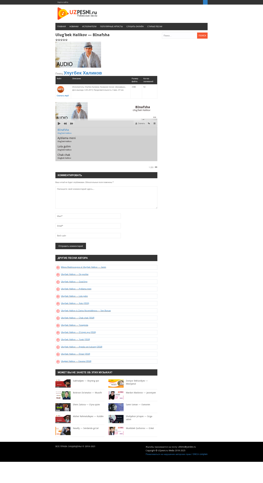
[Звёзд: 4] (64, 40)
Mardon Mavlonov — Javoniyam (141, 392)
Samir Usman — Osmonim (138, 404)
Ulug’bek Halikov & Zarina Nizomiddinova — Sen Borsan (86, 310)
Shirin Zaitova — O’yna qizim (86, 404)
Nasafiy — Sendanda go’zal (85, 428)
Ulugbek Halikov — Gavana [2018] (76, 361)
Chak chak (64, 156)
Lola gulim (65, 148)
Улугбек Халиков (83, 73)
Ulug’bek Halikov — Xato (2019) (75, 303)
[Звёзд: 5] (66, 40)
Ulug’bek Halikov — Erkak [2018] (75, 354)
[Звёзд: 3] (61, 40)
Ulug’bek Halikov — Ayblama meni (76, 289)
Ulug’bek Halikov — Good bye (74, 281)
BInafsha (65, 131)
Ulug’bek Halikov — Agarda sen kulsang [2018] (81, 347)
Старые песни (154, 26)
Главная (61, 26)
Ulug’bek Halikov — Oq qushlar (74, 274)
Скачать (141, 123)
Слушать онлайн (135, 26)
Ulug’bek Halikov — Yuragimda (74, 325)
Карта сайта (63, 2)
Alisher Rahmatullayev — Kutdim (88, 416)
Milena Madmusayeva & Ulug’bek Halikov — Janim (83, 267)
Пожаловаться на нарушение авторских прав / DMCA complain (177, 454)
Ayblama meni (67, 139)
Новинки (74, 26)
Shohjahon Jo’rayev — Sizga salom (139, 418)
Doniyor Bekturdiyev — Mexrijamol (137, 382)
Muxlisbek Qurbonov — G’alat (140, 428)
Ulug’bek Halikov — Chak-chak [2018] (77, 318)
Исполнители (89, 26)
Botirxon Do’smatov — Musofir (87, 392)
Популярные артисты (111, 26)
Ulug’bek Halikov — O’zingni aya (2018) (78, 332)
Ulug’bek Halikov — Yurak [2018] (75, 339)
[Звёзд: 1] (56, 40)
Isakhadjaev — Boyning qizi (86, 381)
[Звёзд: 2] (59, 40)
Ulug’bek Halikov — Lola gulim (74, 296)
